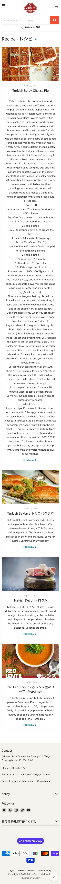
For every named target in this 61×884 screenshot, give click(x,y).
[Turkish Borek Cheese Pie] (30, 64)
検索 (12, 870)
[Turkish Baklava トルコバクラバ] (30, 487)
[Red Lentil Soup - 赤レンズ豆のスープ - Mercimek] (30, 661)
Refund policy (44, 870)
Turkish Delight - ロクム (30, 600)
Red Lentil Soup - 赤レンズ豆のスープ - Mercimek (31, 689)
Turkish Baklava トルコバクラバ (30, 513)
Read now (29, 460)
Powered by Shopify (30, 877)
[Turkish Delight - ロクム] (30, 574)
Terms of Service (26, 870)
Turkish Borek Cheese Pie (30, 90)
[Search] (54, 20)
